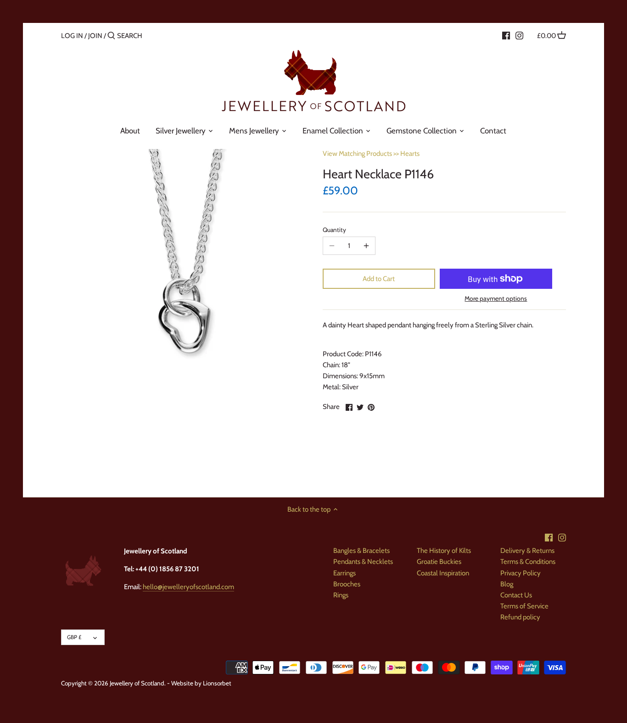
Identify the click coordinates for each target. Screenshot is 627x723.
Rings (340, 595)
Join (95, 36)
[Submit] (111, 36)
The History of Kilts (444, 550)
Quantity (334, 229)
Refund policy (520, 617)
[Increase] (366, 245)
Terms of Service (524, 606)
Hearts (410, 153)
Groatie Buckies (439, 561)
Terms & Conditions (527, 561)
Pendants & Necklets (363, 561)
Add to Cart (379, 279)
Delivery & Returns (527, 550)
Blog (506, 584)
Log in (72, 36)
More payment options (496, 298)
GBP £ (74, 637)
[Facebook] (506, 35)
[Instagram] (519, 35)
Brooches (346, 584)
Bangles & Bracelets (361, 550)
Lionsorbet (217, 683)
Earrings (344, 573)
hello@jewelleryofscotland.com (188, 587)
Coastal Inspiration (443, 573)
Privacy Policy (520, 573)
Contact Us (516, 595)
